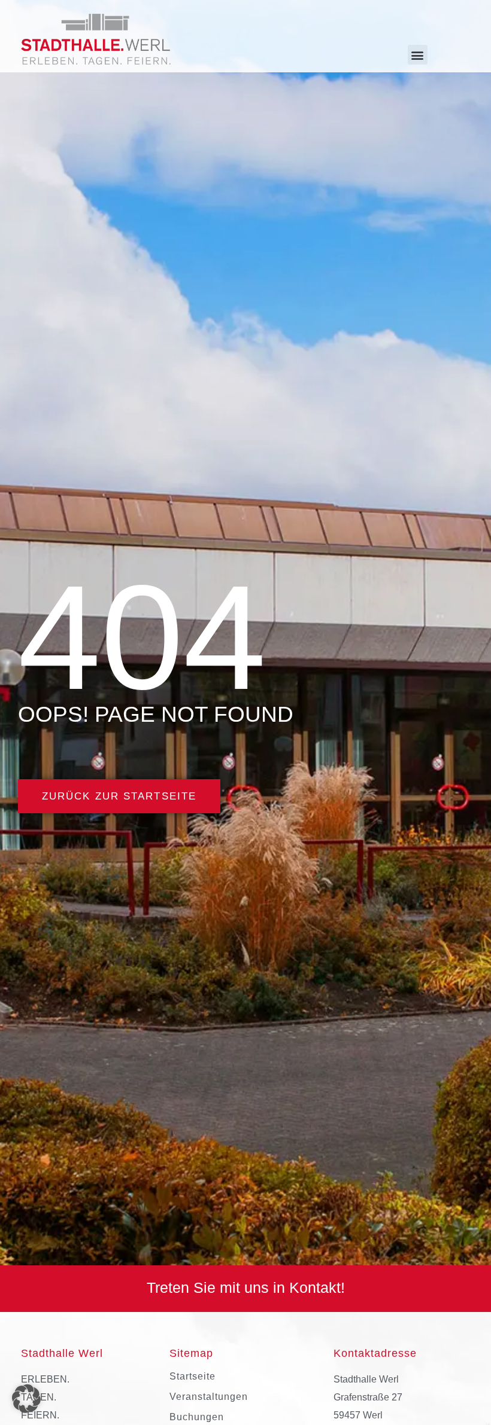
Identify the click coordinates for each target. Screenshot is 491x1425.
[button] (418, 55)
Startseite (192, 1376)
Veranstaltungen (208, 1397)
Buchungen (196, 1417)
